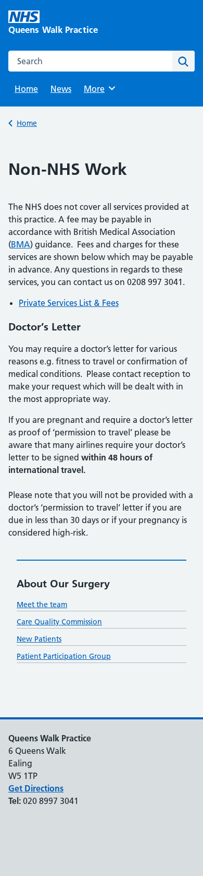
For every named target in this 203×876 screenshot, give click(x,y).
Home (26, 89)
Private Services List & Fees (69, 303)
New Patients (39, 639)
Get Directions (36, 788)
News (60, 89)
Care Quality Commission (59, 621)
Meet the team (42, 604)
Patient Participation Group (64, 656)
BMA (20, 244)
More (98, 89)
